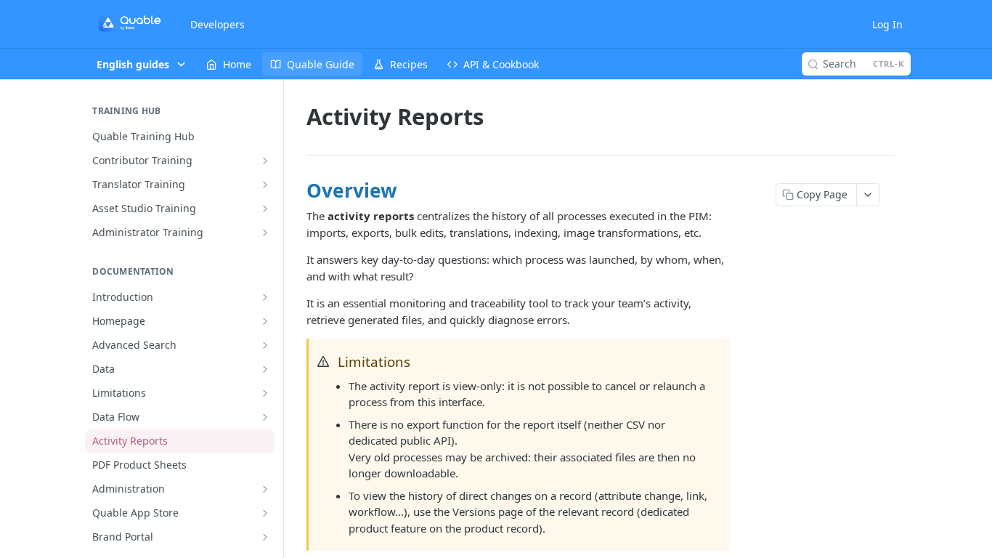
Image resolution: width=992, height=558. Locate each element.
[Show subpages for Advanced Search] (265, 345)
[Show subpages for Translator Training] (265, 184)
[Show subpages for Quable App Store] (265, 513)
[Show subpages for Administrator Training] (265, 232)
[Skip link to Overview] (297, 190)
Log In (887, 24)
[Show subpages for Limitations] (265, 393)
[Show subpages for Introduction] (265, 297)
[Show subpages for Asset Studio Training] (265, 208)
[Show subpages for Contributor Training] (265, 160)
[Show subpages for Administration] (265, 489)
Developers (217, 24)
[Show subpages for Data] (265, 369)
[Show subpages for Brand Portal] (265, 537)
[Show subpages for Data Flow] (265, 417)
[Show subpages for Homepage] (265, 321)
